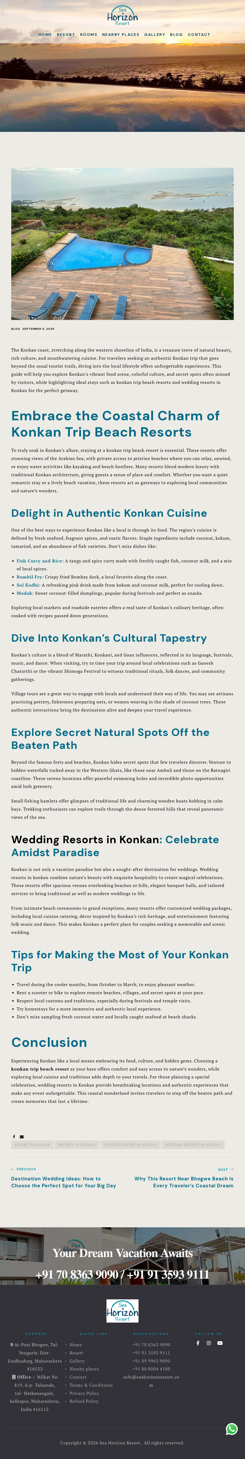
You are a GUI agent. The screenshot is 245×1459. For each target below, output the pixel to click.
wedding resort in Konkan (130, 1145)
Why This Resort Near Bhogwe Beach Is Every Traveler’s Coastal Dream (179, 1178)
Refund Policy (84, 1401)
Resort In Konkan (32, 1145)
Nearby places (120, 34)
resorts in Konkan (76, 1145)
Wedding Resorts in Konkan (85, 839)
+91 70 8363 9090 (76, 1274)
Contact (199, 34)
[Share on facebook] (14, 1136)
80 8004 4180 (156, 1369)
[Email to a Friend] (22, 1136)
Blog (176, 34)
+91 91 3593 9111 (168, 1274)
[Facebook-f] (198, 1343)
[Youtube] (220, 1343)
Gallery (154, 34)
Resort (66, 34)
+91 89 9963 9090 (151, 1361)
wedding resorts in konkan (193, 1145)
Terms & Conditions (91, 1385)
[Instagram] (209, 1343)
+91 (137, 1369)
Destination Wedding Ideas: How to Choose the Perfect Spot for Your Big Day (65, 1178)
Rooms (88, 34)
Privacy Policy (84, 1393)
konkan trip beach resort (40, 1069)
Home (45, 34)
